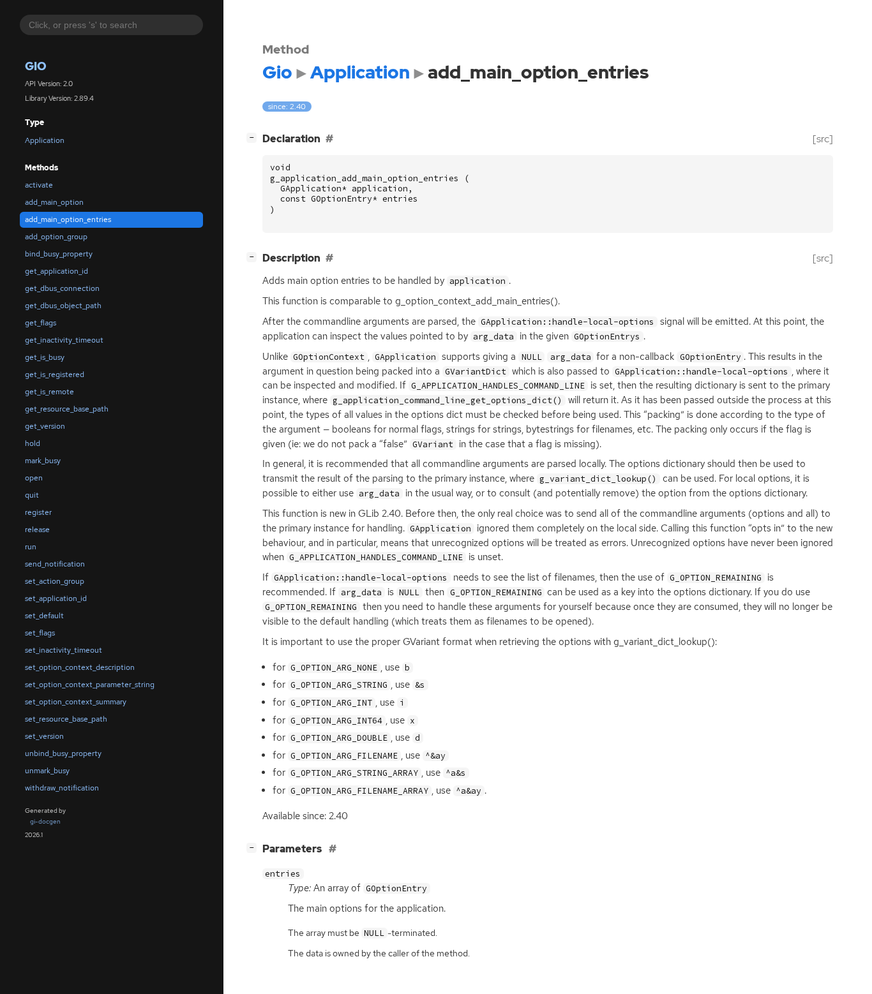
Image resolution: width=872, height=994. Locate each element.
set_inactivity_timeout (63, 650)
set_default (44, 616)
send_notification (55, 564)
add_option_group (56, 237)
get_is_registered (54, 374)
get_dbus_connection (62, 288)
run (30, 547)
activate (39, 185)
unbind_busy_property (63, 753)
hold (32, 443)
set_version (44, 736)
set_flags (40, 633)
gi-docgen (45, 821)
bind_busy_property (59, 254)
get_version (45, 426)
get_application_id (56, 271)
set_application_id (56, 598)
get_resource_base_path (67, 409)
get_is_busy (44, 357)
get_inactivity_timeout (64, 340)
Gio (36, 66)
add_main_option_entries (68, 219)
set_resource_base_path (66, 719)
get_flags (40, 323)
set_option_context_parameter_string (89, 684)
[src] (823, 138)
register (38, 512)
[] (254, 137)
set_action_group (54, 581)
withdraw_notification (62, 788)
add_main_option (54, 202)
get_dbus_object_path (63, 305)
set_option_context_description (80, 667)
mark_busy (43, 461)
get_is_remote (49, 392)
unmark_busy (47, 771)
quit (32, 495)
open (34, 478)
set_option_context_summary (75, 702)
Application (44, 140)
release (37, 529)
